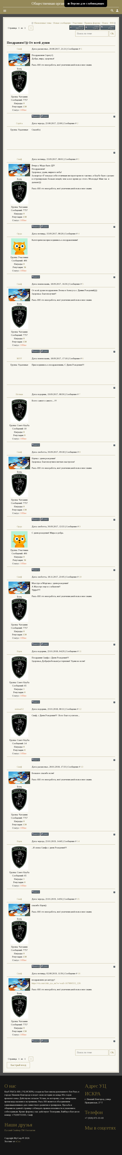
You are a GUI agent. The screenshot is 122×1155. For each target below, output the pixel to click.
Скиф (19, 49)
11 (80, 651)
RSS (112, 23)
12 (80, 709)
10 (80, 577)
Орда (19, 233)
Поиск (105, 23)
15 (78, 899)
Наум (19, 651)
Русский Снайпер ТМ (14, 1130)
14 (78, 841)
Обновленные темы (42, 23)
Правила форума (92, 23)
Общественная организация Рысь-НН (61, 3)
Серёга (19, 123)
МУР (19, 358)
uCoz (18, 1141)
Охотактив (30, 1130)
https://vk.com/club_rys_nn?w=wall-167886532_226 (56, 983)
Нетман (19, 394)
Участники (77, 23)
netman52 (19, 709)
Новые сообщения (62, 23)
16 (79, 973)
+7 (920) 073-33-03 (94, 1118)
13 (82, 767)
